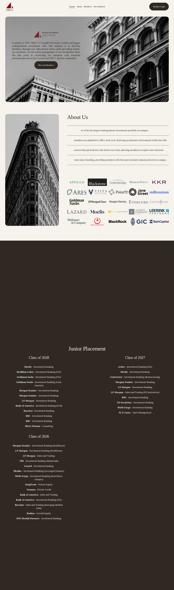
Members (88, 6)
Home (72, 6)
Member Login (159, 6)
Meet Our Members (46, 65)
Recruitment (99, 6)
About (79, 6)
